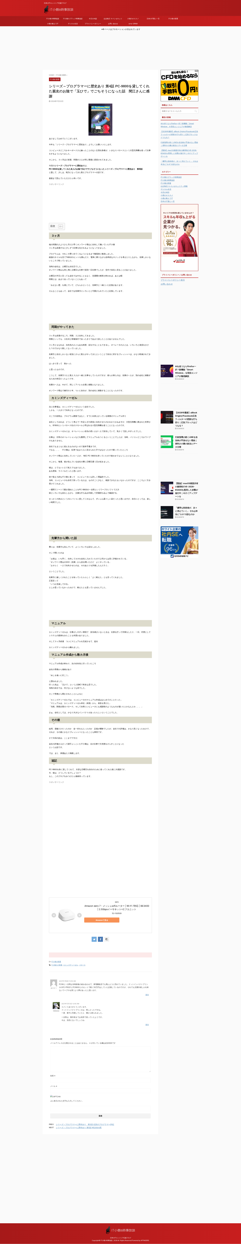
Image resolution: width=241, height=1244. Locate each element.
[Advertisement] (120, 52)
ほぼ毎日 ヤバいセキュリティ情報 (113, 19)
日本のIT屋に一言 (153, 19)
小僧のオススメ (133, 19)
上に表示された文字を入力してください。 (67, 1101)
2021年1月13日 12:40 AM (70, 1004)
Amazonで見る (102, 920)
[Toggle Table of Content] (59, 226)
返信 (147, 995)
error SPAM (133, 24)
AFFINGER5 (145, 1240)
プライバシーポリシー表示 (173, 280)
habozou (56, 1011)
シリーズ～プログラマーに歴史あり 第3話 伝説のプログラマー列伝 (85, 1124)
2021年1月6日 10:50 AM (67, 981)
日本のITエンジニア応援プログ (120, 1238)
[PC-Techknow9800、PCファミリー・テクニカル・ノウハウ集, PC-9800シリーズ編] (100, 120)
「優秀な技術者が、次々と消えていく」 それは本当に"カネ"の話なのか (179, 162)
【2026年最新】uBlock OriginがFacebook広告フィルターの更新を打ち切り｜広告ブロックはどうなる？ (179, 134)
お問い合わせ (113, 24)
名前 (52, 1076)
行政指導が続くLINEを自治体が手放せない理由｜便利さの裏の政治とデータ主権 (179, 143)
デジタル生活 (73, 24)
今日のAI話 (93, 19)
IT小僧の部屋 (173, 19)
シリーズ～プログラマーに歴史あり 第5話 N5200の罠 (79, 1127)
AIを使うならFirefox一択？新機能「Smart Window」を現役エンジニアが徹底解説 (177, 125)
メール (53, 1086)
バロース (82, 965)
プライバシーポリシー (93, 24)
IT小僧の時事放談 (52, 19)
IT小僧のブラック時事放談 (72, 19)
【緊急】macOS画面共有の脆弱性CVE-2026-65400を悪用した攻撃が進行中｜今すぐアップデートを (179, 153)
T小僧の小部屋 (56, 965)
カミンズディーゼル (70, 965)
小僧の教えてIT (52, 24)
